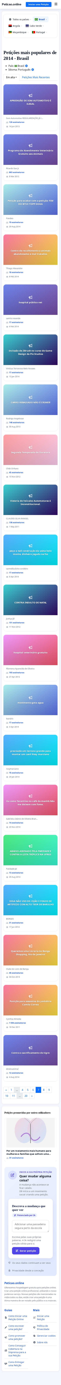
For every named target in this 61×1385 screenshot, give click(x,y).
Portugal (41, 32)
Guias (8, 1310)
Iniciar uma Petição (38, 4)
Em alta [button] (10, 77)
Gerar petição (28, 1250)
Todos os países (22, 19)
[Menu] (56, 4)
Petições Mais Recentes (36, 77)
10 (6, 1096)
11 (13, 1096)
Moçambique (20, 32)
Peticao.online (11, 4)
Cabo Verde (37, 25)
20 (26, 1096)
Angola (17, 25)
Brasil (43, 19)
